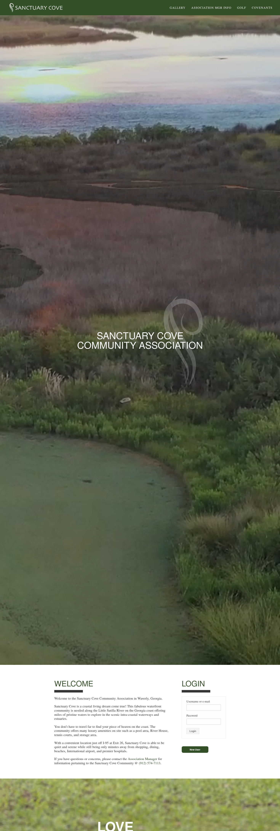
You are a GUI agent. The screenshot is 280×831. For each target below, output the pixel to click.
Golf (241, 8)
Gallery (178, 8)
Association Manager (143, 758)
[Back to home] (36, 7)
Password (192, 715)
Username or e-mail (198, 701)
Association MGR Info (211, 8)
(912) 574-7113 (149, 763)
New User (195, 749)
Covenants (262, 8)
